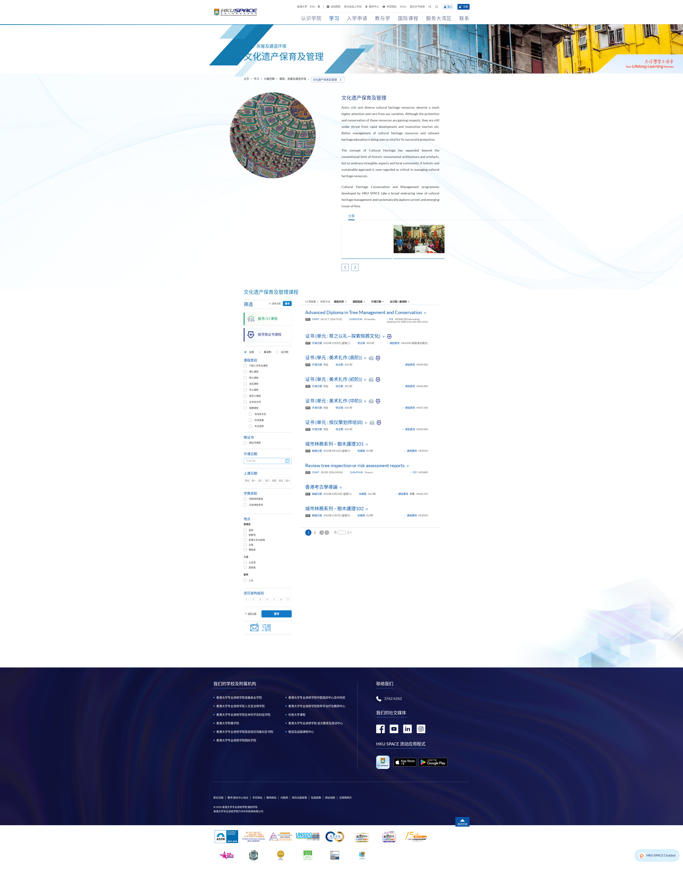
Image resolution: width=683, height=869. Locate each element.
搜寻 (287, 303)
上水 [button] (251, 580)
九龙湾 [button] (252, 562)
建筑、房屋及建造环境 (292, 78)
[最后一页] (327, 532)
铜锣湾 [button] (252, 535)
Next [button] (355, 267)
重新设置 (276, 303)
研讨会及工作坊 (353, 6)
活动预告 (335, 6)
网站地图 (330, 797)
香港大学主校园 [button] (257, 540)
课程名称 (339, 301)
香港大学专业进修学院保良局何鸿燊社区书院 (244, 731)
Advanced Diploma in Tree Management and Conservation (363, 312)
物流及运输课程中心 (301, 731)
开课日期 (376, 301)
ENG (312, 6)
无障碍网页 (345, 797)
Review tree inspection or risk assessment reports (355, 465)
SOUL (403, 6)
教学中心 (374, 6)
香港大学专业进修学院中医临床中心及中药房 (316, 697)
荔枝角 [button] (252, 567)
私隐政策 (316, 797)
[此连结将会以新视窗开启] (405, 762)
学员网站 (391, 6)
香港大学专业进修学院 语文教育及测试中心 (315, 723)
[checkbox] (245, 365)
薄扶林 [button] (252, 549)
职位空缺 (218, 797)
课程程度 (357, 301)
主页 (246, 78)
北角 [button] (251, 544)
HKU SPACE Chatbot (661, 855)
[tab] (268, 530)
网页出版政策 (299, 797)
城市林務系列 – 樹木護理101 (334, 444)
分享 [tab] (351, 216)
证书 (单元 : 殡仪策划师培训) (334, 422)
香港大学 (302, 6)
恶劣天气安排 (417, 6)
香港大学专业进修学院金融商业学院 (239, 697)
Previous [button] (345, 267)
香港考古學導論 (321, 487)
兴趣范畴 (269, 78)
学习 (256, 78)
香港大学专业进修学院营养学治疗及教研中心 (316, 706)
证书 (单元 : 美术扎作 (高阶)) (333, 357)
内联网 (284, 797)
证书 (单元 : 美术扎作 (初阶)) (333, 379)
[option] (367, 242)
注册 (465, 6)
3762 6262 (393, 699)
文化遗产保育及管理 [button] (325, 79)
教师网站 (271, 797)
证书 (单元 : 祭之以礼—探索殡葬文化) (342, 336)
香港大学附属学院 (227, 723)
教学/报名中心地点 (237, 797)
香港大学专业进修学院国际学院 (236, 740)
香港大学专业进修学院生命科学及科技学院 (243, 714)
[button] (436, 7)
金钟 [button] (251, 530)
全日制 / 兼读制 (398, 301)
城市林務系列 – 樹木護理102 (334, 508)
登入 (449, 6)
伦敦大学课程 (296, 714)
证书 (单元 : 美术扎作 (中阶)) (333, 400)
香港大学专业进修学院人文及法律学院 (240, 706)
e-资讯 (266, 628)
